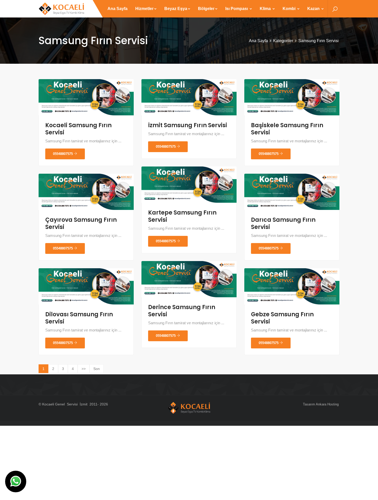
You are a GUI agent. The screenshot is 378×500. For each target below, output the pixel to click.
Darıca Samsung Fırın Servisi (283, 223)
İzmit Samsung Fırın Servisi (187, 125)
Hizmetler (144, 8)
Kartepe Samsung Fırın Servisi (182, 216)
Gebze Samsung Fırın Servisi (282, 318)
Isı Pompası (237, 8)
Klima (266, 8)
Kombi (289, 8)
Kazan (314, 8)
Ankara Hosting (327, 404)
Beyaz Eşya (175, 8)
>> (84, 369)
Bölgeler (206, 8)
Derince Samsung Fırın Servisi (181, 310)
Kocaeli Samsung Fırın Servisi (78, 128)
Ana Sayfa (117, 8)
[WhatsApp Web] (15, 481)
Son (96, 369)
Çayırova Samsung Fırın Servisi (81, 223)
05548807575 (63, 154)
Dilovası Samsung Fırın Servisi (79, 318)
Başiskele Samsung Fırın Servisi (287, 128)
